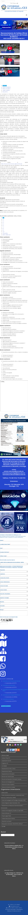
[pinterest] (13, 3)
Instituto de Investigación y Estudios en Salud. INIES (12, 810)
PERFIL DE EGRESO (6, 88)
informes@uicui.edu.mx (14, 906)
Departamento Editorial (7, 771)
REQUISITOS (5, 91)
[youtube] (14, 3)
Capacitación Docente (6, 760)
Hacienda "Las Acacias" (7, 821)
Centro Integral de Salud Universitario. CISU (11, 803)
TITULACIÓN (5, 233)
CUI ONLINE (4, 766)
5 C (3, 224)
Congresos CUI (5, 763)
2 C (3, 219)
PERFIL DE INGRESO (7, 87)
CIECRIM (3, 826)
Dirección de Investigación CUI (8, 782)
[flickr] (17, 3)
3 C (3, 220)
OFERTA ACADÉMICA (6, 706)
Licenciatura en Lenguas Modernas (11, 695)
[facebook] (10, 3)
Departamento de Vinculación (8, 774)
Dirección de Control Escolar (8, 776)
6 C (3, 225)
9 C (3, 230)
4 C (3, 222)
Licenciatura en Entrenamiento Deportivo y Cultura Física (15, 690)
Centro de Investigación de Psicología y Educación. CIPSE (14, 800)
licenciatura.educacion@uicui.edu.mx (14, 474)
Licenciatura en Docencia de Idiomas (11, 681)
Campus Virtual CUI (6, 758)
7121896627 (17, 904)
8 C (3, 228)
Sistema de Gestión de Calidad (8, 787)
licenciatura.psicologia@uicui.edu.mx (14, 473)
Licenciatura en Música (8, 699)
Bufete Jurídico (5, 792)
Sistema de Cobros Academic (8, 784)
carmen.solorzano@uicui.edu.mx (14, 471)
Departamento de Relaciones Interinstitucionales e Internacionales (12, 807)
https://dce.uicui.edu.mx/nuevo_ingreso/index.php (11, 163)
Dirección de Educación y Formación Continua (11, 779)
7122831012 (11, 904)
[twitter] (11, 3)
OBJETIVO (5, 85)
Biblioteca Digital (5, 755)
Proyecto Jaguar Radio (6, 815)
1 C (3, 217)
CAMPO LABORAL (6, 90)
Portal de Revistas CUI (6, 813)
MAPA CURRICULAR (6, 234)
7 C (3, 227)
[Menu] (26, 15)
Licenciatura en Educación (9, 685)
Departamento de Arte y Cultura (8, 768)
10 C (3, 231)
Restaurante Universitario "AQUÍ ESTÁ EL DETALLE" (12, 823)
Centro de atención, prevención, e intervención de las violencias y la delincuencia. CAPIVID (12, 796)
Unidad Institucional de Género (8, 818)
